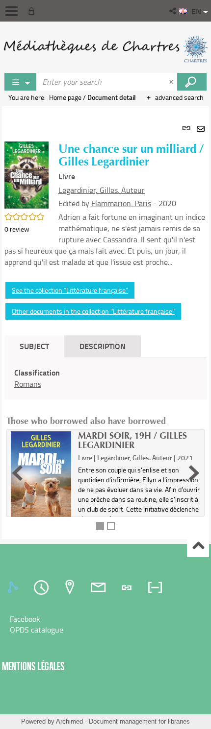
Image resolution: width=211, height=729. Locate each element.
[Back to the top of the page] (198, 546)
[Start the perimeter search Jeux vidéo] (192, 82)
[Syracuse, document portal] (105, 49)
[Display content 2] (111, 526)
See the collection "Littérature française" (70, 290)
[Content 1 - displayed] (100, 526)
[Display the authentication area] (33, 11)
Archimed (69, 721)
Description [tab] (102, 346)
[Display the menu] (11, 11)
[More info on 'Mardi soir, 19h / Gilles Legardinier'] (41, 477)
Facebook (25, 618)
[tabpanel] (105, 322)
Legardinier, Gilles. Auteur (101, 190)
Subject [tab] (34, 346)
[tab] (14, 587)
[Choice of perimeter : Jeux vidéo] (20, 82)
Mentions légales (33, 666)
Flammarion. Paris (121, 203)
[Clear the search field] (172, 82)
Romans (27, 383)
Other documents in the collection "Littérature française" (93, 311)
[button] (173, 11)
